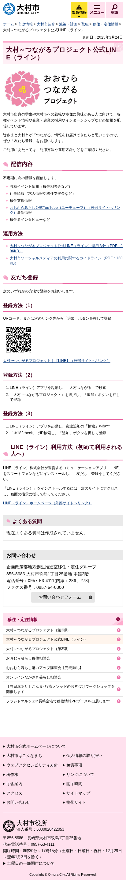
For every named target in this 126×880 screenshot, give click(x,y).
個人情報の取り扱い (84, 755)
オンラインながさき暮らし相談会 (33, 677)
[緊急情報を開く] (78, 16)
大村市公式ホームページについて (36, 746)
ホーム (8, 24)
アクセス (14, 793)
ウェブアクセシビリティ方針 (32, 765)
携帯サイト (76, 802)
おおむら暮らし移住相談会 (28, 658)
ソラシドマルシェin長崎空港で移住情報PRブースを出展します (58, 701)
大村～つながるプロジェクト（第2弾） (38, 630)
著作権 (12, 774)
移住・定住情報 (105, 24)
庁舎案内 (14, 783)
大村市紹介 (46, 24)
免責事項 (74, 765)
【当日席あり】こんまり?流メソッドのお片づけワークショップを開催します (60, 689)
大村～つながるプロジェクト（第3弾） (38, 649)
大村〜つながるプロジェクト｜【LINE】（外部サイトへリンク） (56, 361)
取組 (85, 24)
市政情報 (25, 24)
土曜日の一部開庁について (31, 863)
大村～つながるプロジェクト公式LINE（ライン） (47, 639)
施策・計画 (68, 24)
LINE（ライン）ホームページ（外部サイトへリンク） (47, 503)
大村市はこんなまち (24, 755)
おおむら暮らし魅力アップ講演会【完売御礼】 (44, 668)
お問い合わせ (18, 802)
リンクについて (80, 774)
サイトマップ (78, 793)
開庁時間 (74, 783)
